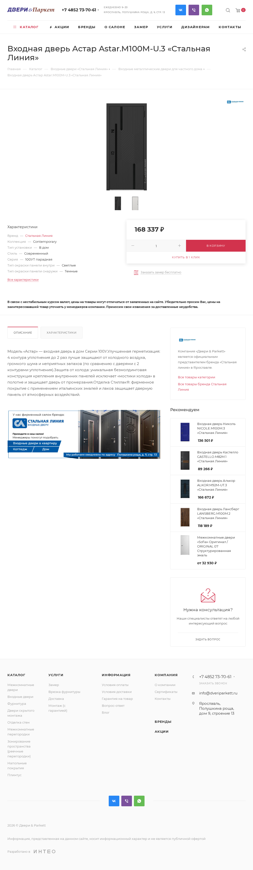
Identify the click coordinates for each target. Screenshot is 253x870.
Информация (116, 675)
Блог (105, 712)
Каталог (16, 675)
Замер (53, 685)
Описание (23, 332)
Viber (194, 10)
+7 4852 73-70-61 (79, 10)
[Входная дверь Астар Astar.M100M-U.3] (126, 143)
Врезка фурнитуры (64, 692)
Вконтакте (180, 10)
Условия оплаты (115, 685)
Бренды (163, 722)
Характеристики (61, 332)
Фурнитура (16, 704)
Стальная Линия (39, 236)
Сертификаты (166, 692)
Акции (162, 731)
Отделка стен (18, 722)
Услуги (55, 675)
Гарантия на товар (117, 699)
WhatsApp (207, 10)
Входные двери (20, 697)
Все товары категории (196, 377)
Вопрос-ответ (113, 706)
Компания (166, 675)
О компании (165, 685)
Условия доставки (117, 692)
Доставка (56, 699)
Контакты (162, 699)
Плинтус (14, 775)
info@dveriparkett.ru (218, 693)
